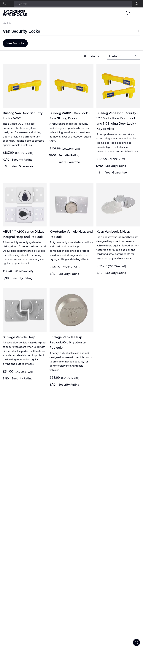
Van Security (15, 43)
